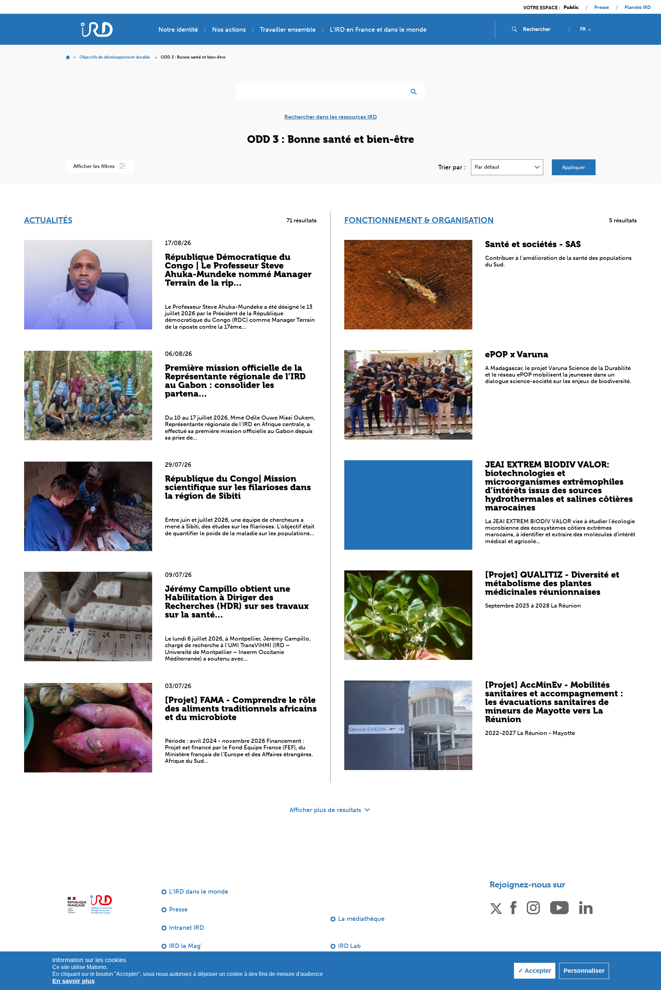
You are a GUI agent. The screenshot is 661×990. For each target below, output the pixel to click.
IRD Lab (349, 946)
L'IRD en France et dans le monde (378, 30)
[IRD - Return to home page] (96, 29)
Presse (601, 7)
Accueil (67, 57)
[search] (543, 29)
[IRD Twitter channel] (496, 907)
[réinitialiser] (398, 92)
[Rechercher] (415, 92)
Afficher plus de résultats (326, 810)
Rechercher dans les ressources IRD (330, 117)
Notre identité (178, 30)
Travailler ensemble (288, 30)
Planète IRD (638, 7)
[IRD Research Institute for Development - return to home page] (89, 904)
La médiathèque (361, 919)
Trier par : (452, 167)
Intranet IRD (186, 928)
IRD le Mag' (185, 946)
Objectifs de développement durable (115, 57)
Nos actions (229, 30)
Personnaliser (584, 970)
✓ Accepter (534, 970)
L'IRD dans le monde (198, 891)
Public (571, 7)
